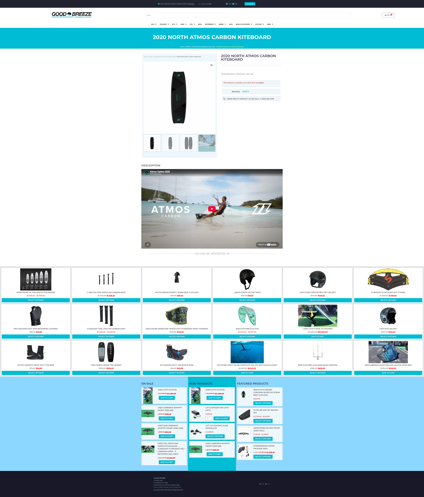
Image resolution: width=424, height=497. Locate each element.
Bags (200, 24)
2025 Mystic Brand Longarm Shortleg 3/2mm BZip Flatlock (266, 392)
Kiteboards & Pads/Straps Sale (203, 47)
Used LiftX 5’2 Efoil (167, 390)
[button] (212, 65)
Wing (182, 24)
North (245, 91)
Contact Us (177, 487)
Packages (163, 24)
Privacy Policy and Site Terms (163, 487)
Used (231, 24)
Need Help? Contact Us (239, 99)
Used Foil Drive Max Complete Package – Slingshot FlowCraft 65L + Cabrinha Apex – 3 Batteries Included (172, 448)
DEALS (188, 47)
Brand (221, 24)
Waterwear (209, 24)
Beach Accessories (243, 24)
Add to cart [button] (317, 336)
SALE (152, 24)
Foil (191, 24)
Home (182, 47)
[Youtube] (233, 4)
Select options (36, 300)
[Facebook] (227, 4)
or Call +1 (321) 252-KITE (262, 99)
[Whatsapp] (236, 4)
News (269, 24)
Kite (173, 24)
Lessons (258, 24)
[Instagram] (230, 4)
